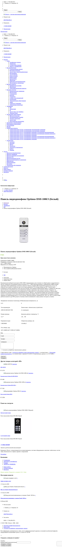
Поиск (5, 10)
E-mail (2, 336)
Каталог (6, 59)
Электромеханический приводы (18, 88)
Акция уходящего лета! (6, 481)
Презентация (7, 29)
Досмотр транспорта (15, 118)
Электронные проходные (16, 105)
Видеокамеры (13, 73)
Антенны (12, 142)
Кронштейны (13, 78)
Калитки (12, 95)
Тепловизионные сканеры (16, 117)
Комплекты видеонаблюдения (17, 81)
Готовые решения (8, 170)
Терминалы (13, 63)
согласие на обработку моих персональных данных (25, 352)
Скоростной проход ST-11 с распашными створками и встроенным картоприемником (32, 132)
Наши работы (7, 169)
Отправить (3, 358)
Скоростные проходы (12, 128)
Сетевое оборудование (15, 65)
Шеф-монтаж (10, 161)
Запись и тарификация (15, 66)
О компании (7, 460)
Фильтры (12, 143)
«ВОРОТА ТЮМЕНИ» (10, 464)
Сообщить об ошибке (6, 545)
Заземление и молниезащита (14, 122)
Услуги (5, 151)
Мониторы (12, 80)
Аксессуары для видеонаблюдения (19, 72)
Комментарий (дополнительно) (9, 542)
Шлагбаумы (13, 87)
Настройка (9, 164)
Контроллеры (13, 92)
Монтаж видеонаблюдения (13, 153)
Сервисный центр (8, 166)
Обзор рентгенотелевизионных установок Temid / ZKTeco (13, 498)
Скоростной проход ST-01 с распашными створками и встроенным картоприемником (32, 136)
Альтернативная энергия (16, 69)
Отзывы (6, 463)
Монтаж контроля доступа (13, 158)
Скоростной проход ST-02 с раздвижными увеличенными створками (27, 129)
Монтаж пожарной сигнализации (15, 155)
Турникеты (12, 96)
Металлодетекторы (15, 115)
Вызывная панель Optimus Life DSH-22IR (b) (9, 376)
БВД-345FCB (3, 367)
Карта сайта (7, 527)
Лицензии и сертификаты (10, 461)
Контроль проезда (11, 84)
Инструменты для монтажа (17, 83)
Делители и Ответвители (16, 147)
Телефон (3, 339)
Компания (6, 202)
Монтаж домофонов (12, 154)
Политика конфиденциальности (12, 525)
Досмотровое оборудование (14, 114)
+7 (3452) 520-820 (7, 26)
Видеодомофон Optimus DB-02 (6, 394)
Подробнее (3, 454)
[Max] (5, 180)
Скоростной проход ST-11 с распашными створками (23, 135)
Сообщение (4, 342)
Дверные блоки (14, 113)
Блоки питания (13, 76)
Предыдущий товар (6, 412)
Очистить (3, 356)
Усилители (12, 146)
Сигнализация (10, 125)
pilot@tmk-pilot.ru (8, 20)
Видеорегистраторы (15, 70)
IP (10, 110)
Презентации (7, 57)
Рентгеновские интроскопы (17, 121)
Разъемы (12, 150)
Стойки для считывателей (16, 98)
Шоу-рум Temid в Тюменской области (9, 489)
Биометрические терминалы (17, 91)
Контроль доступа (11, 89)
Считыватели (13, 94)
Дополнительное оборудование (18, 100)
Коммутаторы (13, 77)
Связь (8, 61)
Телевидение (10, 140)
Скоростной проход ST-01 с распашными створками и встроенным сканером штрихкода (32, 137)
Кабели (11, 148)
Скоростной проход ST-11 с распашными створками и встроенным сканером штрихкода (32, 133)
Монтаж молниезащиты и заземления (16, 159)
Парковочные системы (15, 85)
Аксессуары (13, 120)
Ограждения (13, 99)
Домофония (10, 106)
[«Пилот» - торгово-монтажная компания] (15, 14)
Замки (11, 102)
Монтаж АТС (10, 157)
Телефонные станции (15, 62)
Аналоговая (13, 109)
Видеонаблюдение (11, 67)
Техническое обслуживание (14, 165)
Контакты (6, 172)
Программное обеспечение (14, 124)
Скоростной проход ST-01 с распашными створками (23, 139)
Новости (6, 168)
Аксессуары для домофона (16, 111)
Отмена (9, 544)
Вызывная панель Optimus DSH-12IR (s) (8, 385)
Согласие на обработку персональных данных (15, 528)
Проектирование (11, 162)
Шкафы (9, 126)
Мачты (11, 144)
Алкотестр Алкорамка (15, 103)
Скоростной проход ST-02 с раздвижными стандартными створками (27, 131)
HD (10, 107)
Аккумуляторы (13, 74)
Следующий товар (5, 435)
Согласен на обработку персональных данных (14, 350)
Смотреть (14, 364)
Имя (2, 333)
